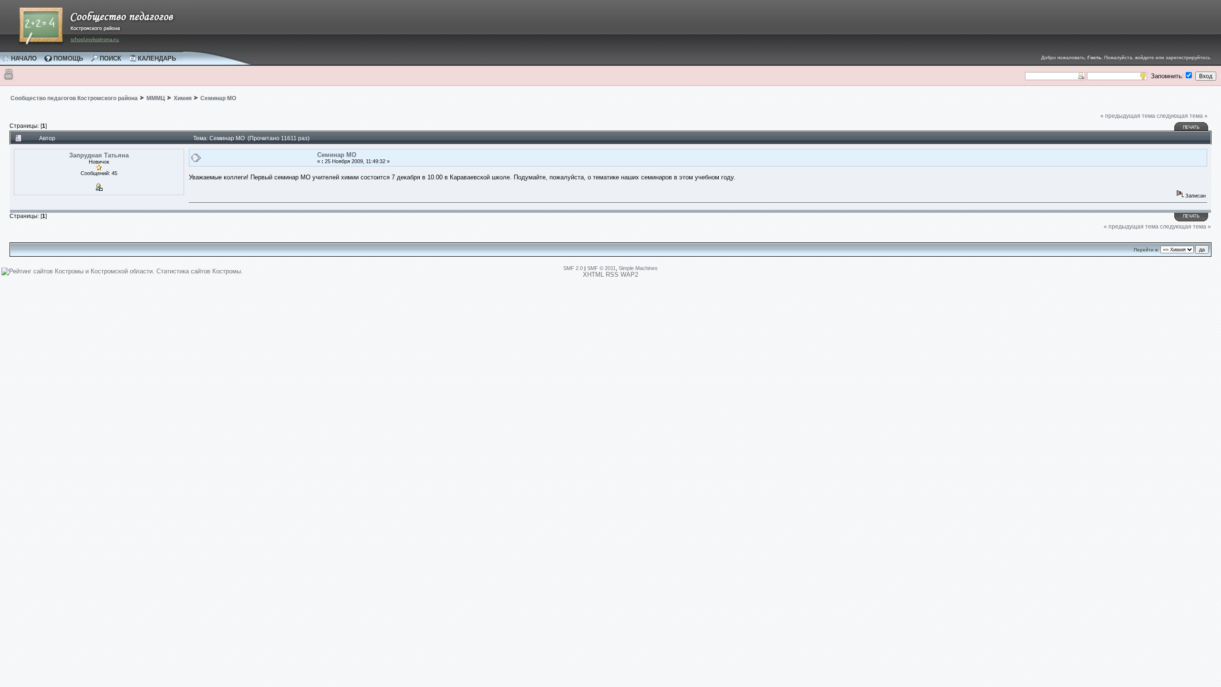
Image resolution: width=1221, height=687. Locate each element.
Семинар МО (218, 98)
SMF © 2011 (601, 268)
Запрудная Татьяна (99, 155)
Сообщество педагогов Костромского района (74, 98)
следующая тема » (1182, 116)
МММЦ (155, 98)
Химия (183, 98)
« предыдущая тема (1127, 116)
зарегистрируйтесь (1188, 57)
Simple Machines (638, 268)
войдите (1144, 57)
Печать (1191, 127)
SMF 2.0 (573, 268)
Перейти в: (1146, 249)
